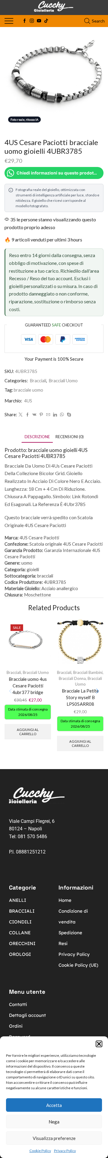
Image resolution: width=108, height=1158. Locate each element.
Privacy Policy (65, 1150)
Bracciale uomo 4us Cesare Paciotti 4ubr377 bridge (28, 685)
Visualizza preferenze (54, 1138)
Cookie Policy (40, 1150)
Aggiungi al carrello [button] (28, 731)
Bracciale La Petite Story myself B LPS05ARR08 (80, 697)
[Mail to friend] (48, 414)
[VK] (34, 414)
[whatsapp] (61, 414)
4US (28, 400)
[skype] (68, 414)
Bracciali (38, 380)
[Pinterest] (41, 414)
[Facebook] (24, 21)
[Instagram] (32, 21)
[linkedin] (55, 414)
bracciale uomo (28, 390)
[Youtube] (39, 21)
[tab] (37, 436)
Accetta (54, 1105)
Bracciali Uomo (63, 380)
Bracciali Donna (72, 678)
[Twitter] (20, 414)
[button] (99, 1044)
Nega (54, 1121)
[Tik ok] (46, 21)
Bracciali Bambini (88, 672)
